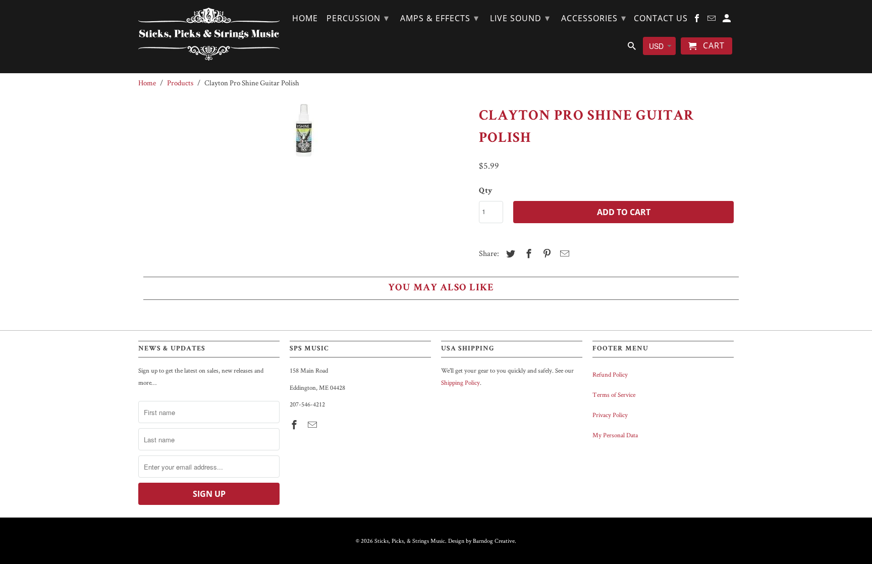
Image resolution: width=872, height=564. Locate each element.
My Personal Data (615, 435)
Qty (486, 191)
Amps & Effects (439, 18)
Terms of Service (613, 394)
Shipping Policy (460, 382)
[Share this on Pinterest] (545, 254)
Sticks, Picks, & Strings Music (409, 540)
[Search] (632, 48)
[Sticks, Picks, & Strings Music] (209, 34)
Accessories (593, 18)
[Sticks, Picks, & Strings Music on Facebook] (295, 425)
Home (305, 19)
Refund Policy (610, 374)
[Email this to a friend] (563, 254)
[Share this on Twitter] (509, 254)
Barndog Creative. (494, 540)
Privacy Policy (610, 415)
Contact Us (661, 19)
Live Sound (520, 18)
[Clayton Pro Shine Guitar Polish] (303, 179)
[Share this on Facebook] (527, 254)
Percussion (357, 18)
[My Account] (727, 20)
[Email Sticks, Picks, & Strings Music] (313, 425)
